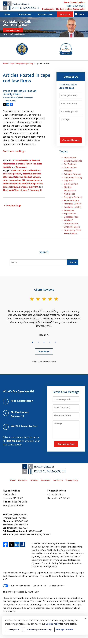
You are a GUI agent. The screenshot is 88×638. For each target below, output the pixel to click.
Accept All (14, 629)
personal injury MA (28, 186)
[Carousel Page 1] (32, 342)
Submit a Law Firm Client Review (44, 361)
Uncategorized (71, 216)
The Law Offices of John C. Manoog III (22, 190)
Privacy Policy (72, 480)
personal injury (10, 186)
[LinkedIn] (16, 544)
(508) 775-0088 (19, 501)
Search (73, 262)
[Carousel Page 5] (55, 342)
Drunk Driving (71, 183)
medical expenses (12, 183)
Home (7, 14)
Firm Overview (24, 14)
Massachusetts (34, 180)
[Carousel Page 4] (50, 342)
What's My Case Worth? (18, 391)
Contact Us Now (13, 30)
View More (44, 351)
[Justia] (22, 544)
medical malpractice (32, 183)
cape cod (15, 170)
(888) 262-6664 (75, 6)
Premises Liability (72, 203)
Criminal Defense (22, 160)
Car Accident (70, 164)
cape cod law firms (31, 170)
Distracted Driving (73, 177)
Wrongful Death (72, 226)
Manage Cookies (56, 585)
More (81, 14)
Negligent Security (73, 197)
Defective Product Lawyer (26, 176)
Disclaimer (22, 480)
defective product (12, 173)
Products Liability (72, 207)
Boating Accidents (73, 160)
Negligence (69, 193)
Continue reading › (14, 151)
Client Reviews (44, 290)
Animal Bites (70, 157)
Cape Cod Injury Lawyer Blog (21, 63)
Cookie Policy (39, 585)
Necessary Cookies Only (39, 629)
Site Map (34, 480)
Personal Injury (24, 163)
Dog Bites (69, 180)
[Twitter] (11, 544)
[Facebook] (5, 544)
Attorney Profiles (45, 14)
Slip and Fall (70, 213)
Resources (21, 167)
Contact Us (65, 14)
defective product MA (14, 180)
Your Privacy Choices (20, 585)
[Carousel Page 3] (44, 342)
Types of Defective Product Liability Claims (19, 92)
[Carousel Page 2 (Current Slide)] (38, 342)
